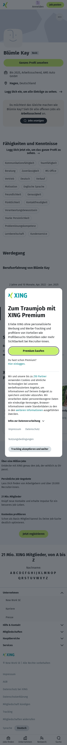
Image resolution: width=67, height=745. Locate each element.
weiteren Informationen (29, 410)
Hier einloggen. (16, 363)
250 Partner (39, 376)
